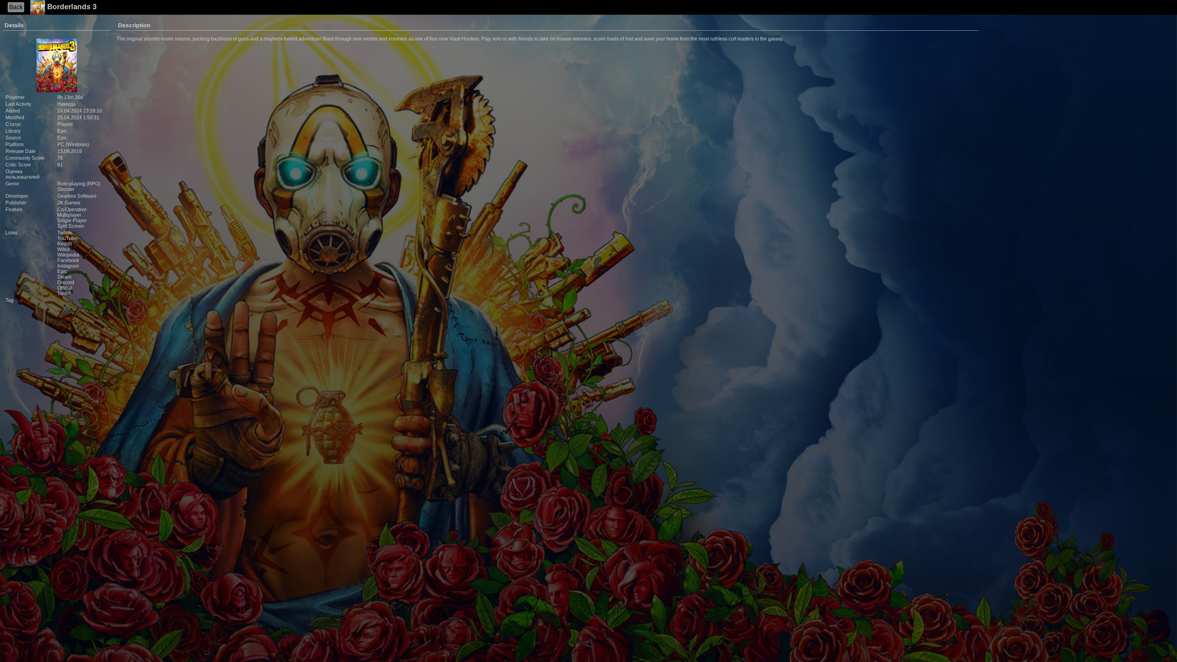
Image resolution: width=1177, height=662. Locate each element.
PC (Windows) (73, 144)
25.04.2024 (69, 117)
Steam (64, 277)
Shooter (65, 189)
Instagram (68, 265)
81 (60, 164)
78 (60, 158)
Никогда (66, 104)
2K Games (68, 202)
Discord (65, 282)
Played (65, 124)
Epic (62, 131)
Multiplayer (69, 215)
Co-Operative (71, 209)
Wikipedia (68, 254)
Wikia (63, 249)
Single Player (72, 220)
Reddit (64, 243)
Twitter (64, 232)
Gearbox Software (77, 196)
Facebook (68, 260)
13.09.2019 (69, 151)
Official (64, 288)
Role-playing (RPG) (78, 183)
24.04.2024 (69, 110)
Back (16, 7)
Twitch (64, 293)
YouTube (67, 238)
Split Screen (70, 226)
